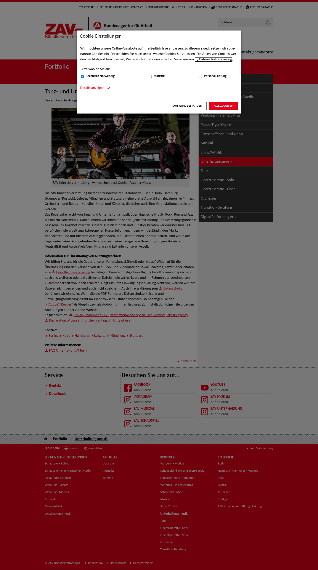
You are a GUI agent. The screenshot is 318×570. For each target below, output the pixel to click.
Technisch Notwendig (100, 76)
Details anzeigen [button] (92, 88)
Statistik (159, 76)
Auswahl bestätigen (187, 105)
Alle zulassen (223, 105)
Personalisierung (215, 76)
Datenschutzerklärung (215, 59)
